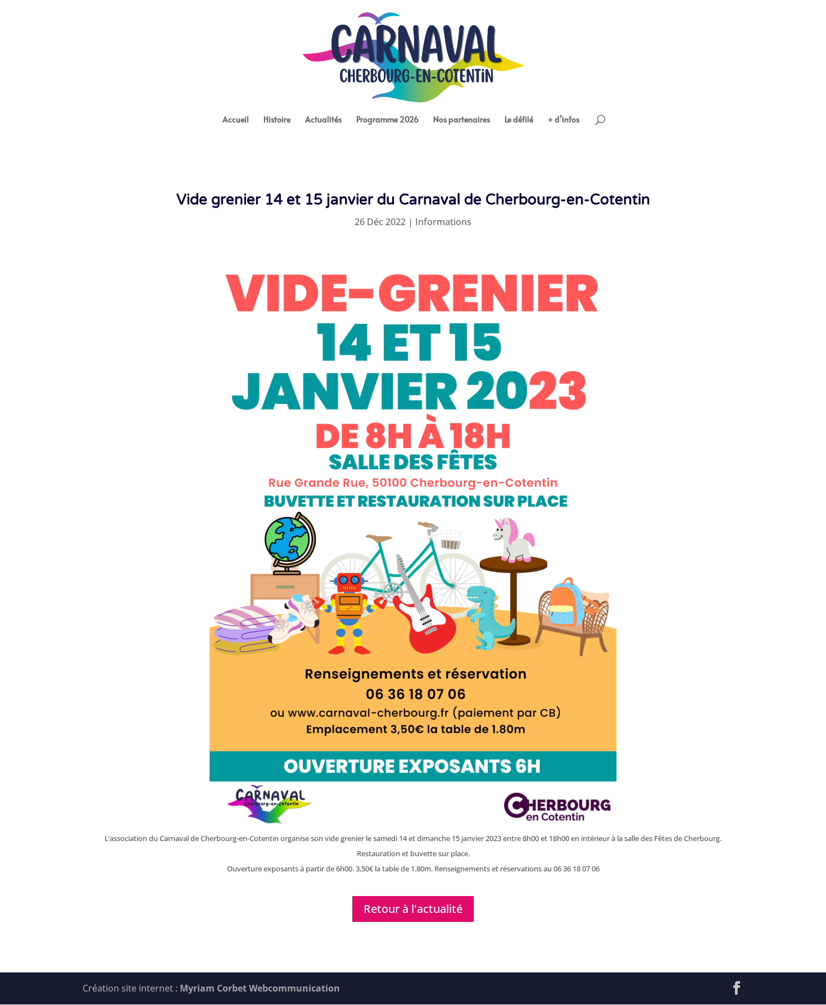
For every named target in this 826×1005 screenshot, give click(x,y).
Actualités (323, 120)
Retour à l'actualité (413, 908)
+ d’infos (563, 120)
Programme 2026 (387, 120)
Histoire (277, 120)
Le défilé (519, 120)
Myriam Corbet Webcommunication (259, 988)
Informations (443, 222)
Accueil (236, 120)
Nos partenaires (461, 120)
